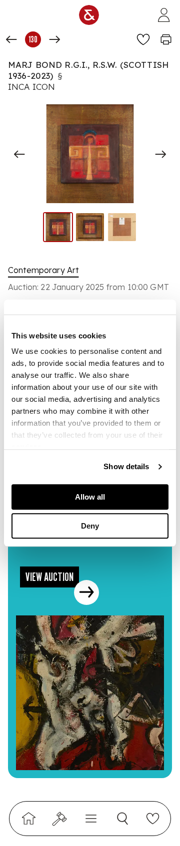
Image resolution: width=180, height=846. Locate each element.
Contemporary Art (43, 270)
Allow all (90, 497)
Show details (126, 466)
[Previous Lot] (11, 39)
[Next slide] (160, 154)
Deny (90, 526)
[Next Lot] (54, 39)
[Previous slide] (19, 154)
